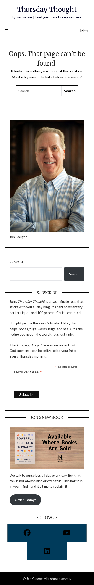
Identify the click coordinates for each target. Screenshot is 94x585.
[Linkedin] (47, 551)
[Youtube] (67, 533)
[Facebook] (27, 533)
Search (16, 262)
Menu (84, 30)
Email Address (28, 372)
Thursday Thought (47, 9)
